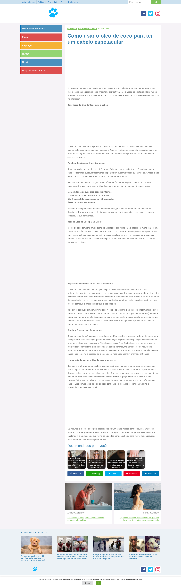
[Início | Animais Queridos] (54, 19)
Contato (31, 2)
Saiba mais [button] (87, 583)
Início (23, 2)
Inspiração (27, 45)
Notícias (26, 62)
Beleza (72, 29)
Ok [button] (98, 583)
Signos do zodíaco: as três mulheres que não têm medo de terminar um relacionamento (139, 519)
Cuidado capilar (88, 29)
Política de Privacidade (48, 2)
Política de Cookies (69, 2)
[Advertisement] (113, 68)
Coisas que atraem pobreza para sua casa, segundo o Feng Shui (86, 519)
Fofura (25, 37)
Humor (25, 54)
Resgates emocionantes (34, 70)
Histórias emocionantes (33, 28)
